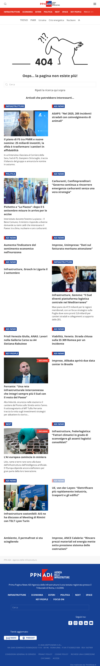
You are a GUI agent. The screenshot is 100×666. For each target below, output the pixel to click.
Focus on (88, 12)
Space (65, 12)
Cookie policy (61, 654)
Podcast (30, 638)
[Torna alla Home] (50, 4)
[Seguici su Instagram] (75, 623)
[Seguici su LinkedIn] (86, 623)
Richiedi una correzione (83, 654)
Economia (28, 12)
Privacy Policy (45, 654)
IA (79, 20)
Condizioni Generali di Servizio (20, 654)
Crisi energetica (56, 20)
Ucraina (42, 20)
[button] (5, 4)
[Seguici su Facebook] (70, 623)
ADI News (59, 106)
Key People (76, 12)
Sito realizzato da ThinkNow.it (83, 665)
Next (57, 12)
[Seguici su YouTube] (91, 623)
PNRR (33, 20)
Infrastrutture (12, 12)
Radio (13, 638)
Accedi (56, 658)
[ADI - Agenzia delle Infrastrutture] (50, 574)
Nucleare (71, 20)
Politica (48, 12)
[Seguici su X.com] (81, 623)
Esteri (38, 12)
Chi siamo (45, 658)
